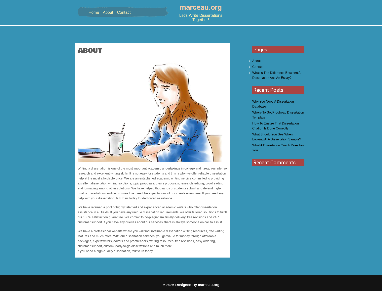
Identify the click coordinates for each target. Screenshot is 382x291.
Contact (124, 12)
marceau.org (201, 7)
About (108, 12)
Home (94, 12)
